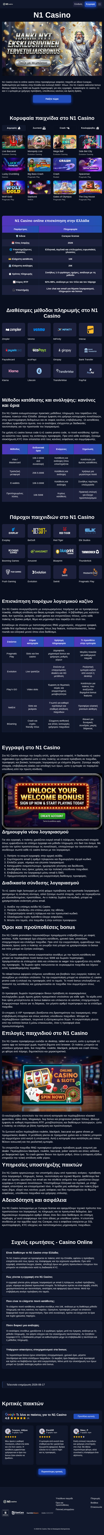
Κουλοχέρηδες (88, 128)
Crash (63, 128)
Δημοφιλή (12, 128)
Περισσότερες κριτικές (52, 1472)
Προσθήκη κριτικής (86, 1416)
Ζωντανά (37, 128)
